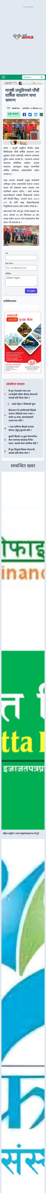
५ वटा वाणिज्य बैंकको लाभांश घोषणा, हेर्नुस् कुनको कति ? (21, 428)
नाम (6, 253)
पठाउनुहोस (31, 291)
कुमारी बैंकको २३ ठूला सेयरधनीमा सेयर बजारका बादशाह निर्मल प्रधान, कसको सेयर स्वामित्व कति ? (23, 440)
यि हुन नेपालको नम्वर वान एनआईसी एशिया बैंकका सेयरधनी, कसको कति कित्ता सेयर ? (23, 394)
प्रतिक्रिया (8, 273)
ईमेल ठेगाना (9, 263)
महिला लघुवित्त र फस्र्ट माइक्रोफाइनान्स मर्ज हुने (21, 833)
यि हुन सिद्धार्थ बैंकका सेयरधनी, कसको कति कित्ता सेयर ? (22, 451)
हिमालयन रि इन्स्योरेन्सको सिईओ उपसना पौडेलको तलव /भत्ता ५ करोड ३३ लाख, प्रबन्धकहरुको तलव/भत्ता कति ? (22, 415)
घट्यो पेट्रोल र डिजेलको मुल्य (23, 403)
